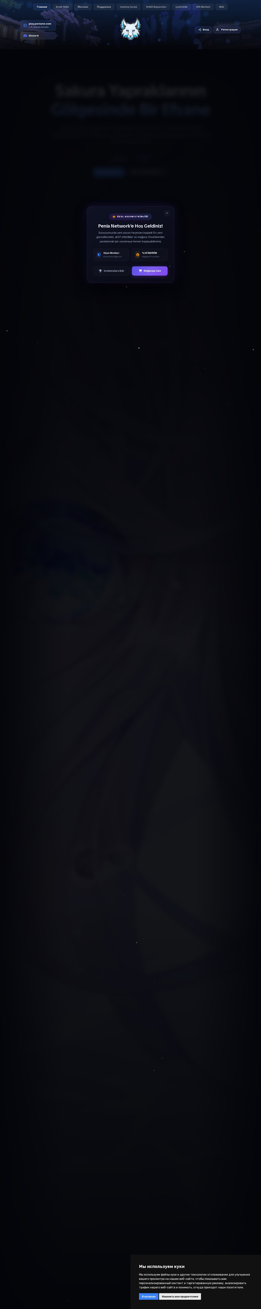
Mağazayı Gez (152, 270)
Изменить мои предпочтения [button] (180, 1296)
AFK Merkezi (203, 6)
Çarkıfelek (181, 6)
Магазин (83, 6)
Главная (42, 6)
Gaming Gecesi (128, 6)
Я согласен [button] (149, 1296)
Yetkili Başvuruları (156, 6)
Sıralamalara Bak (114, 270)
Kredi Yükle (62, 6)
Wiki (221, 6)
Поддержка (104, 6)
